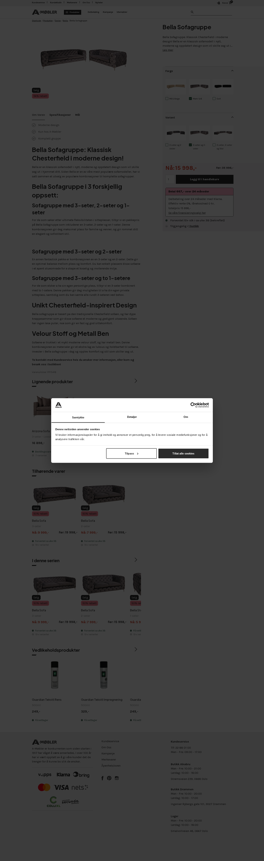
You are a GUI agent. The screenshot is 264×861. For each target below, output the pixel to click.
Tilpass (129, 453)
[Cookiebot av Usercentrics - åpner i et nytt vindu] (193, 405)
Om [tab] (186, 416)
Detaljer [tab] (132, 416)
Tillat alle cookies (183, 453)
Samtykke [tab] (78, 417)
